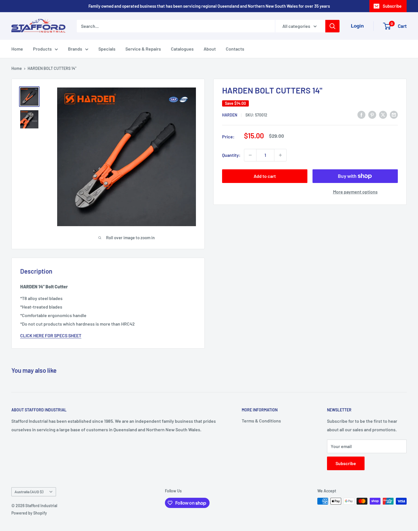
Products (42, 48)
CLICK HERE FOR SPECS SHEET (50, 335)
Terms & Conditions (261, 420)
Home (17, 48)
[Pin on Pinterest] (372, 114)
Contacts (235, 48)
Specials (106, 48)
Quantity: (231, 155)
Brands (75, 48)
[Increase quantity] (280, 155)
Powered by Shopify (29, 513)
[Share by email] (394, 114)
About (210, 48)
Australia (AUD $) (29, 491)
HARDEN (229, 115)
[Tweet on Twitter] (383, 114)
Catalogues (182, 48)
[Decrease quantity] (250, 155)
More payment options (355, 191)
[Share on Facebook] (361, 114)
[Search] (332, 26)
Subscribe (392, 6)
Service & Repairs (143, 48)
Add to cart (265, 176)
